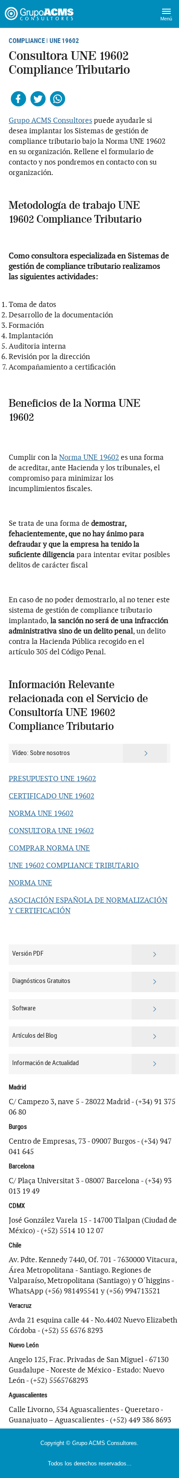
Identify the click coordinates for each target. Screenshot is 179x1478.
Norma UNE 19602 (89, 457)
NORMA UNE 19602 (41, 813)
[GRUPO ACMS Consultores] (40, 13)
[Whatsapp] (57, 98)
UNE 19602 (64, 40)
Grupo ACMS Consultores (50, 120)
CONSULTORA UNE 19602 (51, 830)
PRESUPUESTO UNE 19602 (52, 778)
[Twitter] (38, 98)
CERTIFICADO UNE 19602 (51, 796)
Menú (166, 18)
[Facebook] (18, 98)
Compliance (27, 40)
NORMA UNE (30, 882)
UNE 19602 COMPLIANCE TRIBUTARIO (74, 865)
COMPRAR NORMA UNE (49, 848)
